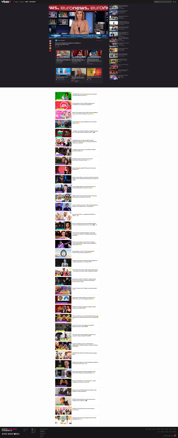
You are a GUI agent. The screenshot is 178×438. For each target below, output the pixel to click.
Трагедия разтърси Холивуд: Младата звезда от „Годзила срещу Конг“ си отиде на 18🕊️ (84, 261)
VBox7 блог (174, 431)
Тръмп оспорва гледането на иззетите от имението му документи (123, 6)
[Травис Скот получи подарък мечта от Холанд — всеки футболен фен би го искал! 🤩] (63, 198)
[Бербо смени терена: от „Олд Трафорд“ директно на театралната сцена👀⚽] (63, 364)
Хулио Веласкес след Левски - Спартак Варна (123, 75)
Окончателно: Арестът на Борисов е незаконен (123, 11)
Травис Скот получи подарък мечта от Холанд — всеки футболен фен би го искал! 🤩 (84, 196)
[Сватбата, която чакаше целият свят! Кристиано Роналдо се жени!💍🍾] (63, 161)
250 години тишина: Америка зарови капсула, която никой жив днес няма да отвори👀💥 (84, 372)
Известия (41, 436)
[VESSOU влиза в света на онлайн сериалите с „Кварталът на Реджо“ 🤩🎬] (63, 401)
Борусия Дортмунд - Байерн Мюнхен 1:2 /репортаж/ (123, 70)
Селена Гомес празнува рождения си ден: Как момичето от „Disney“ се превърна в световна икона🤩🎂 (84, 234)
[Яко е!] (50, 41)
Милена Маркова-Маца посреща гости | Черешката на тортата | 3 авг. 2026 (78, 78)
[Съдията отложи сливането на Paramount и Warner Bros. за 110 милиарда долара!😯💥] (63, 299)
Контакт (166, 431)
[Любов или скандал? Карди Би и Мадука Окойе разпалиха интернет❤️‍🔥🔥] (63, 309)
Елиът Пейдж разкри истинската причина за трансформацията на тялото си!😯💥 (83, 187)
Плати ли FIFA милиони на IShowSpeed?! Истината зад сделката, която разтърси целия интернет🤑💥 (85, 317)
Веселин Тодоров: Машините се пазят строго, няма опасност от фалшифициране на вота (123, 33)
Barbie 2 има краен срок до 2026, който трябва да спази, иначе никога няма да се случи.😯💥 (85, 113)
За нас (159, 431)
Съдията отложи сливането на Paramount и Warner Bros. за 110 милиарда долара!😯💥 (83, 298)
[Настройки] (106, 6)
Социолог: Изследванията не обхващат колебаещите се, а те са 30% (123, 38)
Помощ (170, 431)
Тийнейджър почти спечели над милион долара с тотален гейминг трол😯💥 (84, 94)
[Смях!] (50, 43)
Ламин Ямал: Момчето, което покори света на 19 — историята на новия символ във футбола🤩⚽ (85, 270)
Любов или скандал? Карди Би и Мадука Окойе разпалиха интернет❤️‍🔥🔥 (84, 307)
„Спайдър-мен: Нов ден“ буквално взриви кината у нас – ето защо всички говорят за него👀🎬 (85, 131)
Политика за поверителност (42, 431)
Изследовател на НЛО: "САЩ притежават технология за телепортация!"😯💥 (83, 252)
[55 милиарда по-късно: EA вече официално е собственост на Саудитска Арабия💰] (63, 105)
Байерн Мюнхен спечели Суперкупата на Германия (122, 59)
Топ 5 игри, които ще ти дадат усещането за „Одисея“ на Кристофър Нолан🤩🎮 (84, 335)
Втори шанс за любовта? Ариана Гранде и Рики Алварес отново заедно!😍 (84, 390)
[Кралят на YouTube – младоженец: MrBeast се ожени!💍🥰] (63, 216)
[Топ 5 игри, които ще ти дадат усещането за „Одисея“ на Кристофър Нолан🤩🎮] (63, 336)
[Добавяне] (106, 9)
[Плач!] (50, 48)
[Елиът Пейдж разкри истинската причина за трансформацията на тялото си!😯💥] (63, 188)
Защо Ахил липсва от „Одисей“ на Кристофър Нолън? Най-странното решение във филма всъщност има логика (84, 280)
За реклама (162, 431)
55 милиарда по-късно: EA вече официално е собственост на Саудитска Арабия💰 (83, 104)
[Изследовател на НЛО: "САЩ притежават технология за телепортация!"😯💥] (63, 253)
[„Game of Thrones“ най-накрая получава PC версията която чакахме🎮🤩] (63, 327)
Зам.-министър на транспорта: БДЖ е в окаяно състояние (123, 27)
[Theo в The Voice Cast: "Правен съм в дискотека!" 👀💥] (63, 290)
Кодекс (24, 430)
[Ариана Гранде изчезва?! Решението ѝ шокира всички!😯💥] (63, 170)
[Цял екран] (106, 37)
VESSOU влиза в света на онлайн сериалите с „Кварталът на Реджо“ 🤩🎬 (83, 400)
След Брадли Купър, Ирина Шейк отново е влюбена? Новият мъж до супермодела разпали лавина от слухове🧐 (84, 141)
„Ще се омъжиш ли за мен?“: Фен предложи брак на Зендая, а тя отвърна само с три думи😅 (85, 205)
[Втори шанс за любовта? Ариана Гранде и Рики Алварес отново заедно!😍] (63, 392)
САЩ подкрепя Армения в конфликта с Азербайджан (123, 54)
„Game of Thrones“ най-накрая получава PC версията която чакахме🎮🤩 (83, 326)
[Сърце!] (50, 46)
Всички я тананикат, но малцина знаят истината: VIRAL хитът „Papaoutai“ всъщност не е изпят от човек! (85, 178)
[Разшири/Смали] (104, 37)
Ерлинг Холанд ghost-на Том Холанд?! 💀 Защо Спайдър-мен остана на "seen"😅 (84, 381)
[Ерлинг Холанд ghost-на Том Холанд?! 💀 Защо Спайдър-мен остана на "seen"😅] (63, 383)
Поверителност (42, 433)
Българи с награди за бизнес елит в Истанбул (123, 49)
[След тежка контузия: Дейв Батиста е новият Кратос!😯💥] (63, 124)
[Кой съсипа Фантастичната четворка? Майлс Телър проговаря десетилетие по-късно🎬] (63, 225)
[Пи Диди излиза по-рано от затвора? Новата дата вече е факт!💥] (63, 151)
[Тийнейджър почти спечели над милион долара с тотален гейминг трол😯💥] (63, 96)
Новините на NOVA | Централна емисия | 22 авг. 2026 (62, 77)
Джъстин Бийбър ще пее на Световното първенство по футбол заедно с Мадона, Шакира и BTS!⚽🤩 (85, 345)
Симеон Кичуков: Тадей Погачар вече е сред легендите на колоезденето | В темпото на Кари (63, 60)
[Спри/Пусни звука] (52, 37)
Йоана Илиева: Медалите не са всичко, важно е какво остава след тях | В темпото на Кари (78, 60)
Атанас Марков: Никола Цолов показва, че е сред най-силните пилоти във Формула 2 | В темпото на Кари (94, 61)
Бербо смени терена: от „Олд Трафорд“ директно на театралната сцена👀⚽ (85, 363)
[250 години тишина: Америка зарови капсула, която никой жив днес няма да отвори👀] (63, 373)
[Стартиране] (50, 37)
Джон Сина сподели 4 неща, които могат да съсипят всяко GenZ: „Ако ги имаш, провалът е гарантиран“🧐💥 (84, 243)
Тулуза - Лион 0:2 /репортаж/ (123, 64)
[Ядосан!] (50, 50)
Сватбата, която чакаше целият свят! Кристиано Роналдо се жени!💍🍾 (82, 159)
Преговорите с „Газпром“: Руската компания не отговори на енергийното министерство (123, 22)
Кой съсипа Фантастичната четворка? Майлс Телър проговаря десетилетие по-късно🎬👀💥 (84, 224)
